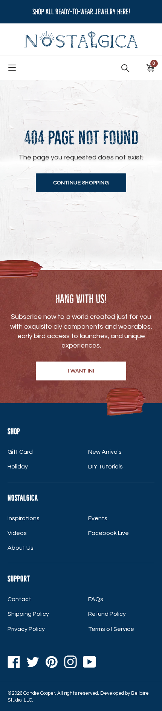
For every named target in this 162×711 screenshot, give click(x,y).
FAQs (95, 599)
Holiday (18, 467)
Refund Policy (107, 614)
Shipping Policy (28, 614)
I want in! (81, 371)
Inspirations (24, 518)
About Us (21, 548)
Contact (19, 599)
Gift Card (20, 452)
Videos (17, 533)
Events (97, 518)
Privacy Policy (26, 629)
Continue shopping (81, 182)
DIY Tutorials (105, 467)
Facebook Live (108, 533)
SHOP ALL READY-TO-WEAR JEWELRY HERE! (81, 11)
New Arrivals (105, 452)
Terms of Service (111, 629)
